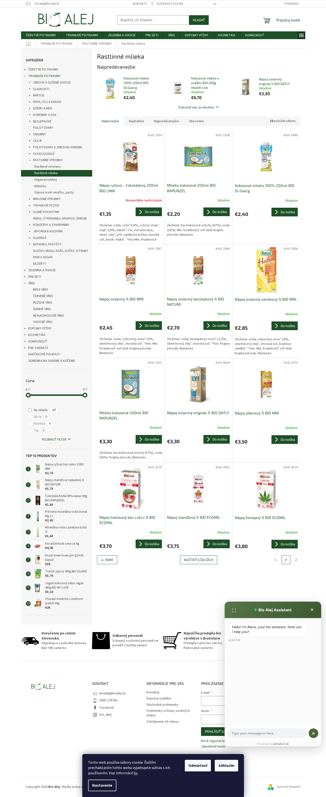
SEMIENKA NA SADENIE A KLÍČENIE (51, 360)
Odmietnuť (197, 765)
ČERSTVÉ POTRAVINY (43, 69)
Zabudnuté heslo (213, 746)
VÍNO (31, 283)
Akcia (40, 416)
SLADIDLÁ (39, 237)
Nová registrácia (213, 741)
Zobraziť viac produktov (196, 107)
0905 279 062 (108, 700)
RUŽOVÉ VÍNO (42, 302)
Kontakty (140, 4)
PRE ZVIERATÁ (38, 348)
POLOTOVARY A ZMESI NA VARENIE (57, 147)
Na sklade (45, 410)
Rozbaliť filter (54, 439)
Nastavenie (102, 785)
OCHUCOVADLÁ (44, 153)
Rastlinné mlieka (46, 173)
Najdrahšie (136, 121)
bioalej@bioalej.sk (112, 693)
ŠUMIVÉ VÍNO (42, 309)
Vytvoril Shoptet (288, 787)
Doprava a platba (170, 4)
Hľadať (199, 20)
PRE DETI (34, 276)
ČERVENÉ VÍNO (43, 296)
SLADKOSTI (41, 89)
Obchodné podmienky (162, 704)
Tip (39, 430)
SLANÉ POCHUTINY (46, 212)
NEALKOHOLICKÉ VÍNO (48, 315)
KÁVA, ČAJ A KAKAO (47, 102)
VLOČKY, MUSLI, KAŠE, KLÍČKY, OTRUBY (60, 251)
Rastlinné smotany (47, 166)
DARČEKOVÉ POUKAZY (44, 354)
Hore (109, 560)
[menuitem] (41, 35)
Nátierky (40, 186)
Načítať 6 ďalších (198, 560)
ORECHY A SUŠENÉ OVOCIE (52, 82)
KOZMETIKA (36, 335)
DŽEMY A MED (42, 108)
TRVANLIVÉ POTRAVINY (44, 76)
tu (135, 773)
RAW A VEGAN (42, 257)
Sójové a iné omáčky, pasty (54, 192)
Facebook (106, 707)
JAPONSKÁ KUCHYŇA (48, 231)
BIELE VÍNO (40, 289)
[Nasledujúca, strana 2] (286, 559)
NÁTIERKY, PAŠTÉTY (47, 244)
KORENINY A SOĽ (44, 115)
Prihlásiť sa (215, 731)
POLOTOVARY (43, 127)
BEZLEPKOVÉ (42, 121)
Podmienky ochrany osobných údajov (168, 713)
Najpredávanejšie (166, 121)
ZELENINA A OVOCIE (42, 270)
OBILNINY (39, 134)
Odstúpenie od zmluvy (162, 721)
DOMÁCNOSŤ (37, 341)
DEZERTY (39, 263)
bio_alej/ (105, 714)
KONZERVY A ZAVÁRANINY (51, 224)
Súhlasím (226, 765)
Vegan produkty (45, 179)
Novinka (42, 423)
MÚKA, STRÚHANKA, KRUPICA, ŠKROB (59, 218)
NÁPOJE (38, 95)
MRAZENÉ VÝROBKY (47, 199)
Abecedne (196, 121)
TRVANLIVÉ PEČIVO (46, 205)
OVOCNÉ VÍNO (43, 322)
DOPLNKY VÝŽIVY (40, 328)
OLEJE (37, 140)
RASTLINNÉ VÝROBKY (48, 160)
